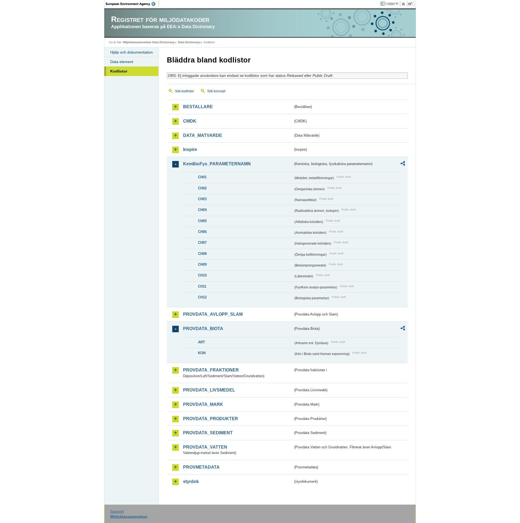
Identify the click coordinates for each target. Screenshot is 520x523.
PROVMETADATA (201, 467)
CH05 (202, 221)
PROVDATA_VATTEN (205, 447)
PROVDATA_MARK (203, 404)
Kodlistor (118, 71)
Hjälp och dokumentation (131, 52)
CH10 (202, 275)
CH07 (202, 243)
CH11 (202, 286)
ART (201, 342)
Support (117, 511)
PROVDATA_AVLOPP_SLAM (213, 314)
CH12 (202, 297)
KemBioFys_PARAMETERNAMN (217, 164)
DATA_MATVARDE (202, 135)
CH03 (202, 199)
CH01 (202, 177)
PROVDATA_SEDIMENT (208, 432)
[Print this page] (404, 3)
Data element (121, 62)
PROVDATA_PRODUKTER (210, 418)
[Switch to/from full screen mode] (411, 3)
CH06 (202, 232)
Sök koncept (216, 91)
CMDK (189, 121)
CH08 (202, 254)
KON (202, 353)
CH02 (202, 188)
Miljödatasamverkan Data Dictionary (148, 42)
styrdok (191, 481)
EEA (132, 3)
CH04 (202, 210)
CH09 (202, 264)
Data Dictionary (189, 42)
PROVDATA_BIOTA (203, 328)
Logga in (391, 3)
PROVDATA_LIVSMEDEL (209, 390)
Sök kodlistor (184, 91)
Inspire (190, 149)
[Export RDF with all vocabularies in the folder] (403, 164)
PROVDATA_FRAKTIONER (211, 370)
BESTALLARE (198, 106)
